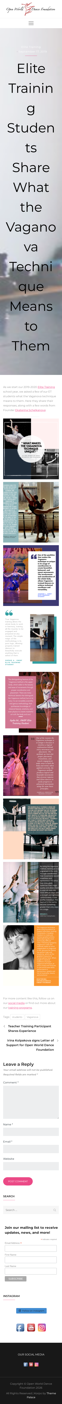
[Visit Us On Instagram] (41, 1327)
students (17, 1017)
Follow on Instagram (33, 1310)
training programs (20, 1007)
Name (8, 1124)
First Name (10, 1254)
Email (7, 1141)
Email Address (13, 1243)
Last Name (10, 1266)
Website (8, 1158)
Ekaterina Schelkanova (30, 410)
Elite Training (31, 47)
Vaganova (32, 1017)
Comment (11, 1082)
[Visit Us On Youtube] (31, 1327)
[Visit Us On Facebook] (20, 1327)
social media (16, 1003)
